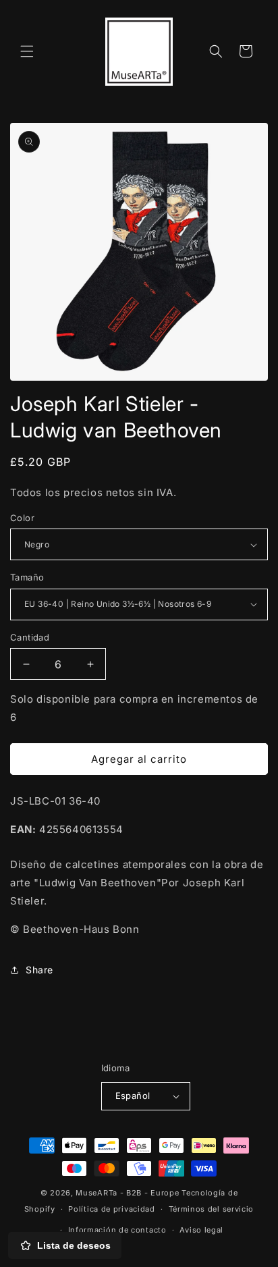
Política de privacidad (111, 1209)
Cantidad (29, 637)
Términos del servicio (211, 1209)
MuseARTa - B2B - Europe (127, 1192)
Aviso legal (201, 1230)
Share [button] (39, 969)
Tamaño (27, 577)
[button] (27, 51)
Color (22, 517)
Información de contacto (117, 1230)
